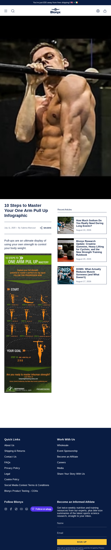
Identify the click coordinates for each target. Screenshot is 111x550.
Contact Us (10, 456)
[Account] (98, 11)
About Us (9, 445)
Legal (7, 473)
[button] (13, 11)
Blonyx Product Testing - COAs (21, 491)
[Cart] (105, 11)
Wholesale (62, 445)
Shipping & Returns (14, 451)
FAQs (7, 462)
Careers (61, 462)
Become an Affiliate (67, 456)
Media (60, 468)
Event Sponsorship (67, 451)
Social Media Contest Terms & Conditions (26, 485)
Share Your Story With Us (71, 473)
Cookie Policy (11, 479)
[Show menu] (6, 11)
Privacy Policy (12, 468)
